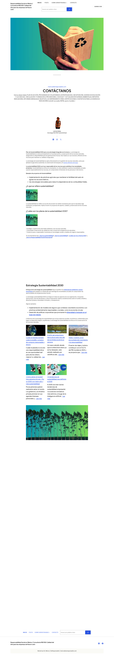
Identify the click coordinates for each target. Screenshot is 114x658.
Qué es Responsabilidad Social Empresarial (39, 237)
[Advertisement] (57, 251)
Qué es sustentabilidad (46, 236)
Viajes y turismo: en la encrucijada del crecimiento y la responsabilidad (78, 340)
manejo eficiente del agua (70, 162)
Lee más (61, 355)
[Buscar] (69, 9)
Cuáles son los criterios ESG (77, 236)
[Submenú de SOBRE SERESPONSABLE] (66, 2)
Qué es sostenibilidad (61, 236)
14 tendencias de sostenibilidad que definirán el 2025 (56, 379)
